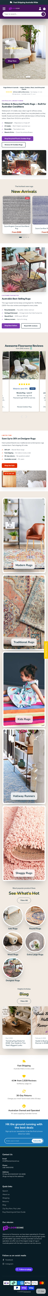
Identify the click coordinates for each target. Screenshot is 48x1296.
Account (40, 8)
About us (5, 1194)
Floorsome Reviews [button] (46, 650)
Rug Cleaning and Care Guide (13, 1212)
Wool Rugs (12, 943)
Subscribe (37, 1141)
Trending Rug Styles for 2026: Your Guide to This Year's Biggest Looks (16, 1027)
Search (5, 1191)
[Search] (43, 14)
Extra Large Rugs (35, 943)
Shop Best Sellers (10, 325)
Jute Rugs (12, 917)
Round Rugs (35, 917)
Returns (5, 1201)
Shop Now (24, 65)
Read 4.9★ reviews (31, 326)
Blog (4, 1205)
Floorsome (27, 1292)
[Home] (14, 8)
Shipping (5, 1198)
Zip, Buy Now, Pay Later (11, 1208)
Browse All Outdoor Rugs (14, 145)
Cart (44, 8)
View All (24, 900)
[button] (22, 416)
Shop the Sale (9, 465)
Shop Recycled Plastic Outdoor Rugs (17, 138)
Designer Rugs (12, 969)
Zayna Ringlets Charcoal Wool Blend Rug (16, 215)
